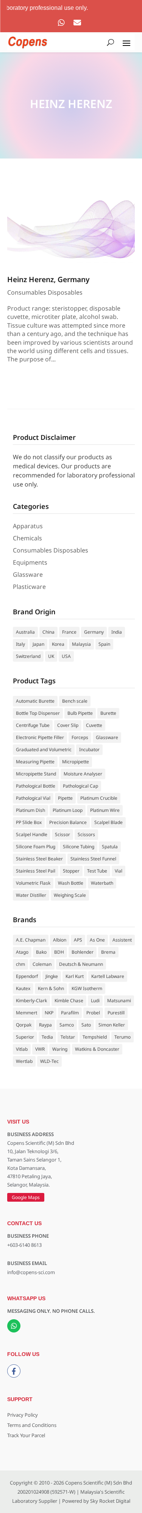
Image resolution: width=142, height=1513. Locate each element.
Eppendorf (27, 976)
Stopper (71, 871)
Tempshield (95, 1037)
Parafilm (70, 1012)
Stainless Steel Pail (35, 871)
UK (51, 656)
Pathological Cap (80, 786)
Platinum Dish (30, 810)
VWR (40, 1049)
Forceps (80, 737)
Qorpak (23, 1025)
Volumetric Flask (33, 883)
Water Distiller (31, 895)
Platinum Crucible (98, 798)
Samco (66, 1025)
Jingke (51, 976)
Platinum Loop (68, 810)
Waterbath (102, 883)
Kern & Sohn (51, 988)
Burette (108, 713)
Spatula (110, 846)
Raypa (45, 1025)
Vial (118, 871)
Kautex (23, 988)
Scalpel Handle (31, 834)
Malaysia (81, 644)
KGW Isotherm (87, 988)
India (116, 632)
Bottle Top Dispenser (38, 713)
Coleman (42, 964)
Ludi (95, 1000)
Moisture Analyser (83, 774)
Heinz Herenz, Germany (48, 279)
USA (66, 656)
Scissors (86, 834)
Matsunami (119, 1000)
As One (97, 940)
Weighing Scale (70, 895)
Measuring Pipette (35, 761)
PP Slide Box (29, 822)
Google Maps (26, 1197)
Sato (86, 1025)
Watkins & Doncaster (97, 1049)
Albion (59, 940)
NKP (49, 1012)
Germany (94, 632)
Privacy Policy (22, 1414)
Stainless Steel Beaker (39, 858)
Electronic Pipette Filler (40, 737)
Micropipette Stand (36, 774)
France (69, 632)
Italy (20, 644)
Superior (25, 1037)
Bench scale (74, 701)
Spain (104, 644)
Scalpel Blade (108, 822)
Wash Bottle (70, 883)
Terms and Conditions (31, 1425)
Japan (38, 644)
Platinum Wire (105, 810)
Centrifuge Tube (33, 725)
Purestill (116, 1012)
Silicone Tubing (78, 846)
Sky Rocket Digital (110, 1500)
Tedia (47, 1037)
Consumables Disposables (45, 292)
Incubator (89, 749)
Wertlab (24, 1061)
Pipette (65, 798)
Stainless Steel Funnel (93, 858)
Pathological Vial (33, 798)
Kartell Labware (107, 976)
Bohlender (83, 952)
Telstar (68, 1037)
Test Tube (97, 871)
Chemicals (27, 538)
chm (20, 964)
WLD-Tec (49, 1061)
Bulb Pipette (80, 713)
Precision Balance (68, 822)
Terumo (122, 1037)
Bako (41, 952)
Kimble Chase (69, 1000)
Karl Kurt (75, 976)
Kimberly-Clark (31, 1000)
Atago (22, 952)
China (48, 632)
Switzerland (28, 656)
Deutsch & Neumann (81, 964)
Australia (25, 632)
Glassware (28, 574)
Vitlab (22, 1049)
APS (78, 940)
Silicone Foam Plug (35, 846)
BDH (59, 952)
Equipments (30, 562)
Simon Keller (111, 1025)
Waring (59, 1049)
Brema (108, 952)
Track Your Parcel (26, 1435)
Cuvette (94, 725)
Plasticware (29, 586)
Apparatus (28, 526)
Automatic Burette (35, 701)
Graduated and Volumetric (44, 749)
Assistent (122, 940)
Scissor (62, 834)
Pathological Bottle (35, 786)
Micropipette (75, 761)
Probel (93, 1012)
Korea (58, 644)
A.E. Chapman (30, 940)
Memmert (26, 1012)
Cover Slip (67, 725)
